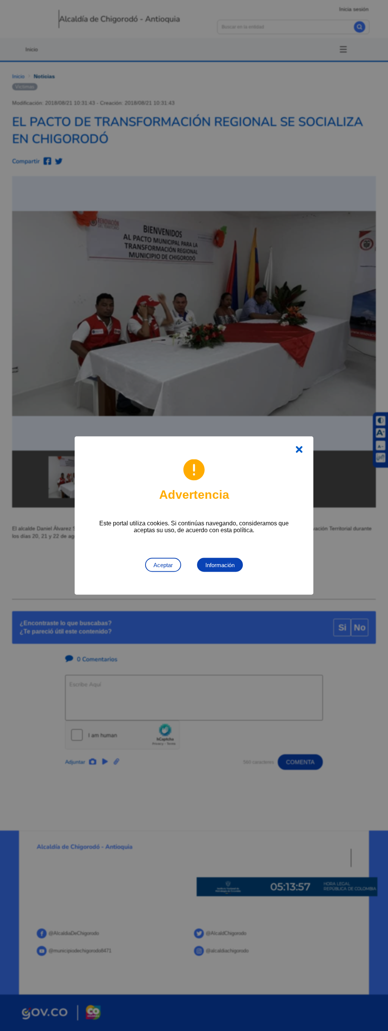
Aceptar (163, 565)
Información (220, 565)
